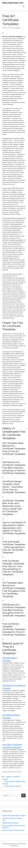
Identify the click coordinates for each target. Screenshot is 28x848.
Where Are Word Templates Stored (13, 830)
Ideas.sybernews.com (12, 3)
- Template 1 (8, 776)
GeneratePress (14, 845)
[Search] (23, 795)
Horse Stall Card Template (12, 786)
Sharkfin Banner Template (10, 823)
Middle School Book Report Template (14, 815)
